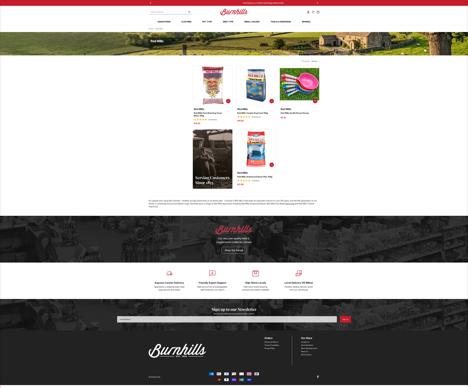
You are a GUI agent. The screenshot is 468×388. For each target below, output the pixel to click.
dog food (290, 203)
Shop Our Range (234, 250)
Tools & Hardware (281, 21)
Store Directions (307, 345)
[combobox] (169, 12)
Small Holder (252, 21)
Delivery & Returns (271, 342)
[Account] (308, 12)
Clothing (186, 21)
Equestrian (164, 21)
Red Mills (159, 29)
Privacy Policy (269, 348)
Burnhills (157, 377)
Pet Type (207, 21)
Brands (306, 21)
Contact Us (305, 342)
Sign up (345, 319)
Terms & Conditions (271, 345)
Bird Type (228, 21)
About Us (304, 351)
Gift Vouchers (306, 355)
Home (151, 29)
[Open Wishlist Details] (313, 12)
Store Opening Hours (309, 348)
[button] (205, 119)
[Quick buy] (228, 101)
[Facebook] (317, 376)
